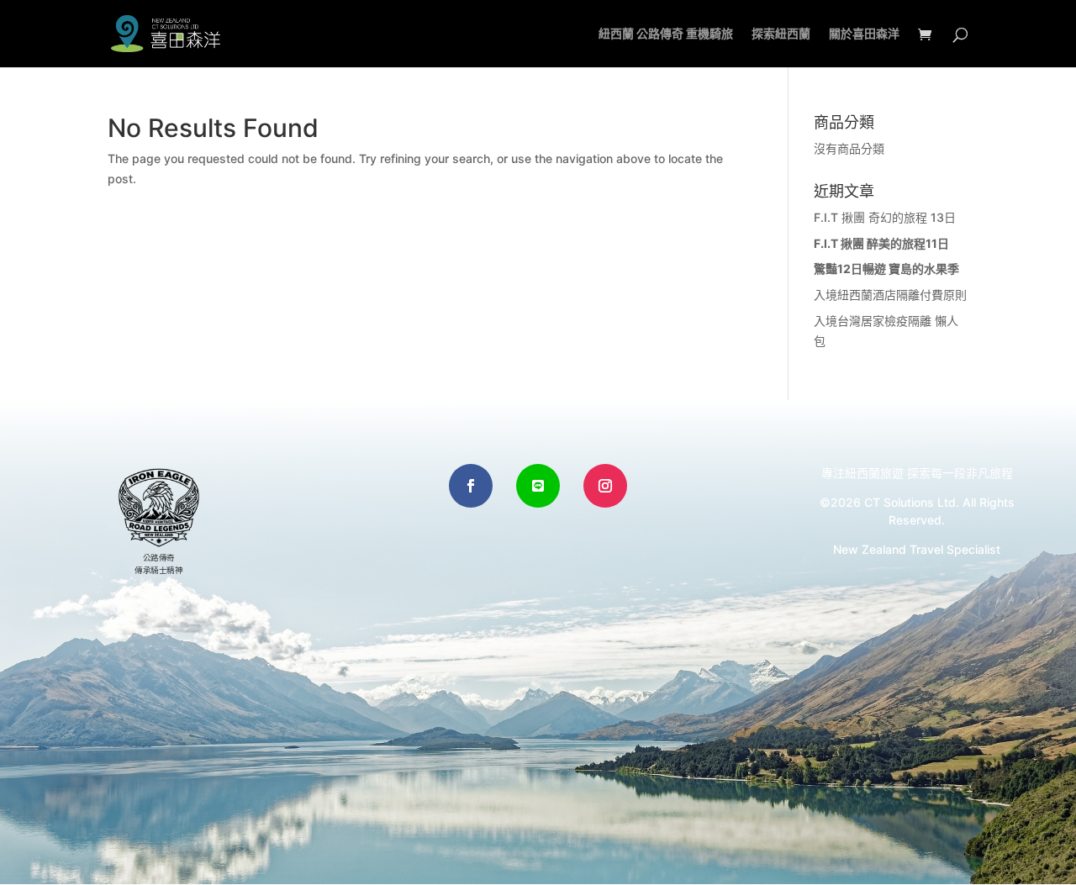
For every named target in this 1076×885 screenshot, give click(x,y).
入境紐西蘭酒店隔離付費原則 (890, 294)
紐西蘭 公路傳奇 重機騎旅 (666, 34)
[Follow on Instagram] (605, 486)
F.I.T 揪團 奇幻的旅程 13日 (885, 217)
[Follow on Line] (538, 486)
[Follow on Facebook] (471, 486)
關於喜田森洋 (864, 34)
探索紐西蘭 (781, 34)
